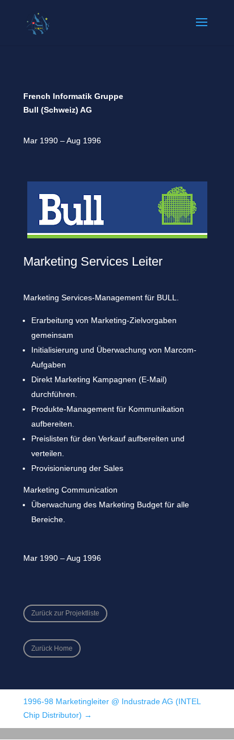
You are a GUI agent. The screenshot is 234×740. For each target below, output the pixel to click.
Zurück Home (52, 648)
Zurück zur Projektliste (65, 613)
